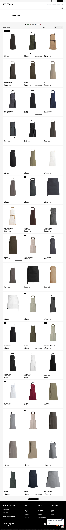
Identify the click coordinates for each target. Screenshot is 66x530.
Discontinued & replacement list (56, 516)
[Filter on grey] (33, 24)
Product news (27, 517)
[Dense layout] (52, 27)
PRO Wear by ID (27, 516)
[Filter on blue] (35, 24)
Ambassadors (40, 510)
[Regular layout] (48, 27)
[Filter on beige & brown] (30, 24)
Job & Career (40, 514)
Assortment (27, 508)
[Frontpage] (8, 4)
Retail (10, 10)
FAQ (51, 517)
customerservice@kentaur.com (9, 516)
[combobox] (54, 4)
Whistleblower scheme (42, 517)
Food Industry (27, 514)
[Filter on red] (40, 24)
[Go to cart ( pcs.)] (62, 8)
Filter (44, 27)
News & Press (40, 516)
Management (40, 513)
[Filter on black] (25, 24)
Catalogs (52, 510)
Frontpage (5, 10)
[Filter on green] (28, 24)
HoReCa (26, 510)
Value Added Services (54, 508)
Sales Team (40, 511)
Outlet (26, 519)
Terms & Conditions (54, 513)
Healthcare (26, 513)
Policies (52, 514)
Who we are (40, 508)
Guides (52, 511)
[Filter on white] (38, 24)
